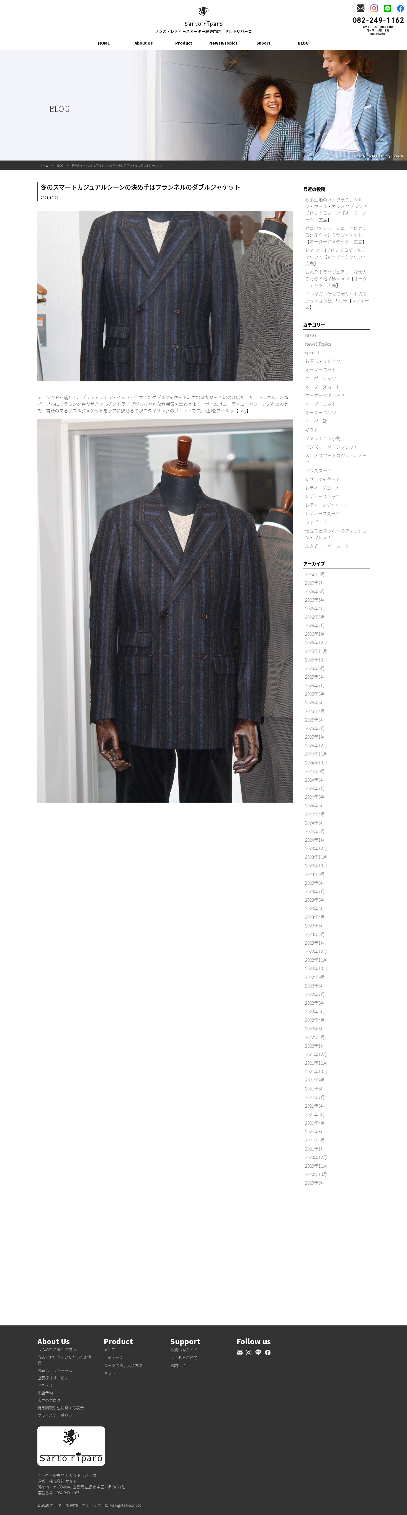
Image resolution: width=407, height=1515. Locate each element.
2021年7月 (315, 1097)
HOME (104, 43)
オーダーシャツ (320, 378)
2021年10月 (316, 1071)
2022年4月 (315, 1020)
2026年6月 (315, 591)
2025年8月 (315, 676)
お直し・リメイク (323, 361)
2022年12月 (316, 951)
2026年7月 (315, 582)
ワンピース (316, 522)
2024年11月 (316, 754)
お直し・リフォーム (54, 1370)
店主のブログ (49, 1400)
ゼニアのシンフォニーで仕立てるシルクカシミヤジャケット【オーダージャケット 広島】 (336, 235)
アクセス (45, 1385)
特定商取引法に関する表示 (60, 1407)
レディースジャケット (327, 504)
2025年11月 (316, 651)
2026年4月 (315, 608)
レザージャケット (322, 479)
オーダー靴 (316, 421)
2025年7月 (315, 685)
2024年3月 (315, 822)
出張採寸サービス (52, 1377)
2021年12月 (316, 1054)
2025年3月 (315, 719)
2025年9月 (315, 668)
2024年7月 (315, 788)
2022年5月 (315, 1011)
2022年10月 (316, 968)
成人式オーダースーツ (327, 545)
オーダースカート (322, 386)
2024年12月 (316, 745)
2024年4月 (315, 814)
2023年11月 (316, 857)
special (312, 352)
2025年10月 (316, 659)
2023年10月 (316, 865)
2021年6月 (315, 1105)
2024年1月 (315, 839)
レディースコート (322, 487)
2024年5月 (315, 805)
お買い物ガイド (183, 1349)
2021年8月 (315, 1088)
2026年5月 (315, 599)
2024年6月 (315, 796)
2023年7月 (315, 891)
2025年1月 (315, 736)
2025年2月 (315, 728)
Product (183, 43)
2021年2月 (315, 1140)
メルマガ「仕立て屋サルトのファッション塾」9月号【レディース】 (337, 300)
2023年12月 (316, 848)
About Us (144, 43)
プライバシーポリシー (56, 1415)
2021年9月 (315, 1080)
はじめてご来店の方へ (56, 1349)
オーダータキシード (325, 395)
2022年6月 (315, 1002)
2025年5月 (315, 702)
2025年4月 (315, 711)
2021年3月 (315, 1131)
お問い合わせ (182, 1365)
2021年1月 (315, 1148)
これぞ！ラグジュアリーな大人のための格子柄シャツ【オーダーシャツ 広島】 (336, 278)
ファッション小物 (323, 438)
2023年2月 (315, 934)
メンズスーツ (318, 470)
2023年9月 (315, 874)
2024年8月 (315, 779)
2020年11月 (316, 1165)
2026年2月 (315, 625)
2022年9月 (315, 977)
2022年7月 (315, 994)
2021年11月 (316, 1062)
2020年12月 (316, 1157)
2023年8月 (315, 882)
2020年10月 (316, 1174)
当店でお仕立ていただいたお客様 (64, 1360)
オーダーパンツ (320, 412)
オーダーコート (320, 369)
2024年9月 (315, 771)
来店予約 (45, 1392)
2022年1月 (315, 1045)
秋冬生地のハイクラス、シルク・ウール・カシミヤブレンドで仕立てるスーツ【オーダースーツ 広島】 (336, 209)
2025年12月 (316, 642)
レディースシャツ (322, 496)
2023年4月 (315, 917)
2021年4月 (315, 1123)
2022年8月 (315, 985)
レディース (113, 1357)
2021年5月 (315, 1114)
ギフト (311, 429)
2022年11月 (316, 959)
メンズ (109, 1349)
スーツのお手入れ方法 (123, 1365)
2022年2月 (315, 1037)
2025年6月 (315, 694)
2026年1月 (315, 633)
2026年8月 (315, 574)
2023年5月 (315, 908)
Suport (263, 43)
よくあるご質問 (183, 1357)
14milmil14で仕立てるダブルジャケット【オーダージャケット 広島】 (338, 257)
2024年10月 (316, 762)
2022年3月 (315, 1028)
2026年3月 (315, 617)
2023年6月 (315, 899)
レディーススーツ (322, 513)
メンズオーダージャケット (331, 446)
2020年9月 (315, 1182)
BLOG (303, 43)
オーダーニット (320, 403)
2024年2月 (315, 831)
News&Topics (223, 43)
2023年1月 (315, 942)
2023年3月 (315, 925)
